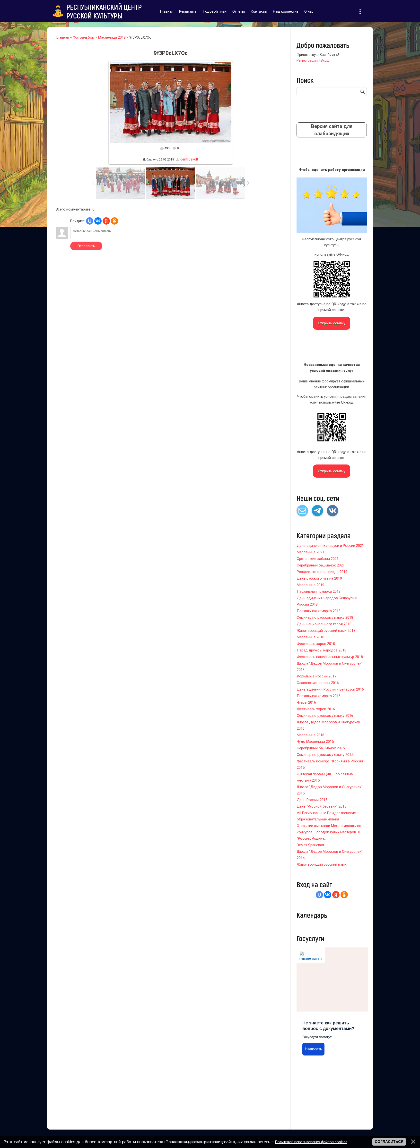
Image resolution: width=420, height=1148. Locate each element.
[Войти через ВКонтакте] (98, 221)
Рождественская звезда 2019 (322, 572)
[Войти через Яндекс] (106, 221)
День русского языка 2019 (319, 578)
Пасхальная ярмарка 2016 (319, 696)
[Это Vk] (332, 510)
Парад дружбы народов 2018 (321, 650)
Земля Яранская (310, 845)
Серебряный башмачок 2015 (321, 748)
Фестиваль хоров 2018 (316, 644)
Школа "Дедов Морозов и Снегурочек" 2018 (330, 666)
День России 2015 (312, 800)
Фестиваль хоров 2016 (316, 709)
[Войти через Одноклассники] (114, 221)
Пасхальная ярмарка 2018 (319, 611)
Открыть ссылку (331, 323)
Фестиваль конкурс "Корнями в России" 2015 (330, 764)
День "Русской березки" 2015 (321, 806)
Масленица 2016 (310, 735)
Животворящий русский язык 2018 (326, 630)
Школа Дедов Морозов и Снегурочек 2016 (328, 725)
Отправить (86, 246)
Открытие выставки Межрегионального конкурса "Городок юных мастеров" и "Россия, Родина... (330, 832)
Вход (325, 60)
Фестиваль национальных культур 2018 (330, 657)
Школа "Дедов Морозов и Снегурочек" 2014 (330, 854)
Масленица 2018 (112, 37)
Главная (62, 37)
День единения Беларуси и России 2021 (330, 545)
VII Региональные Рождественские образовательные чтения (326, 816)
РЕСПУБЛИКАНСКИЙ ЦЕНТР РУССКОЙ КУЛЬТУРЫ (104, 11)
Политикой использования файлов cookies (311, 1142)
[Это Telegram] (317, 510)
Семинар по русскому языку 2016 (325, 715)
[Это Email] (302, 510)
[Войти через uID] (89, 221)
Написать (313, 1049)
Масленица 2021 (310, 552)
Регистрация (307, 60)
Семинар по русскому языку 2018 (325, 617)
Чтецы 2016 (306, 702)
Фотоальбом (84, 37)
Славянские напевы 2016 (318, 683)
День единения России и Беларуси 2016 (330, 689)
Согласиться (389, 1142)
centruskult (189, 159)
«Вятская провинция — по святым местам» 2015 (325, 777)
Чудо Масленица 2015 (315, 741)
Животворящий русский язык (322, 864)
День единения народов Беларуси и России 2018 (327, 601)
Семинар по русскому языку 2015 (325, 754)
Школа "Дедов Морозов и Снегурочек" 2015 (330, 790)
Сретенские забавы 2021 (318, 559)
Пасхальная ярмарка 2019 (319, 591)
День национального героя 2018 (324, 624)
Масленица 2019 (310, 585)
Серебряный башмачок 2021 (321, 565)
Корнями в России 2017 (316, 676)
